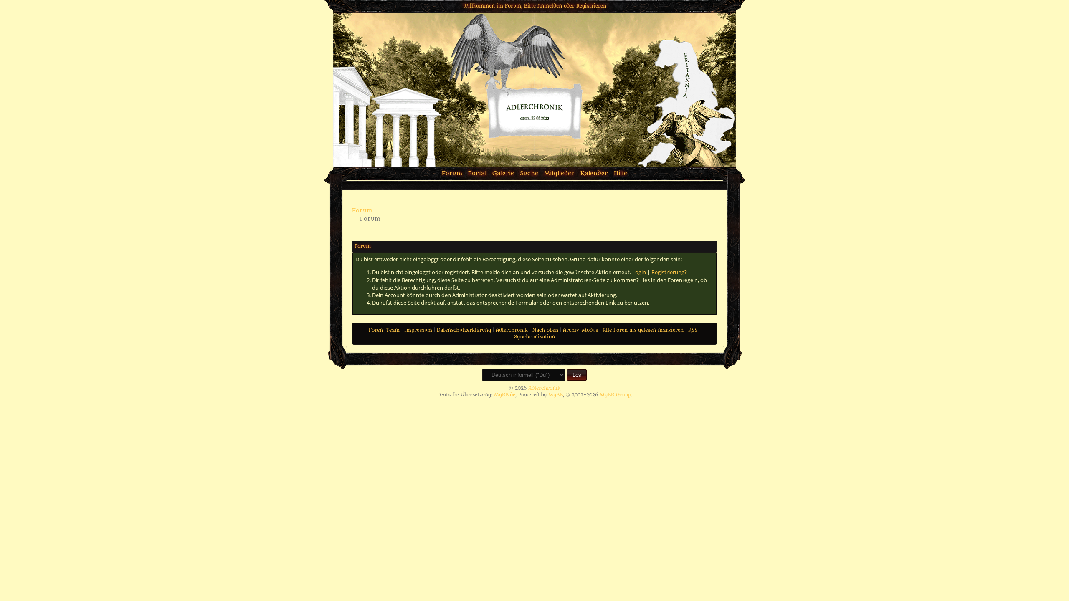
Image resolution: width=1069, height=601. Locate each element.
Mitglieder (559, 173)
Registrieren (591, 6)
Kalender (594, 173)
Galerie (503, 173)
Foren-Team (384, 330)
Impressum (418, 330)
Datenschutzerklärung (464, 330)
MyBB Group (615, 395)
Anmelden (549, 6)
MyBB (555, 395)
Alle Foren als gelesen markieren (643, 330)
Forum (452, 173)
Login (639, 272)
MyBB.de (504, 395)
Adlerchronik (512, 330)
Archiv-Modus (580, 330)
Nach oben (545, 330)
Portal (477, 173)
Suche (529, 173)
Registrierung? (669, 272)
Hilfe (620, 173)
